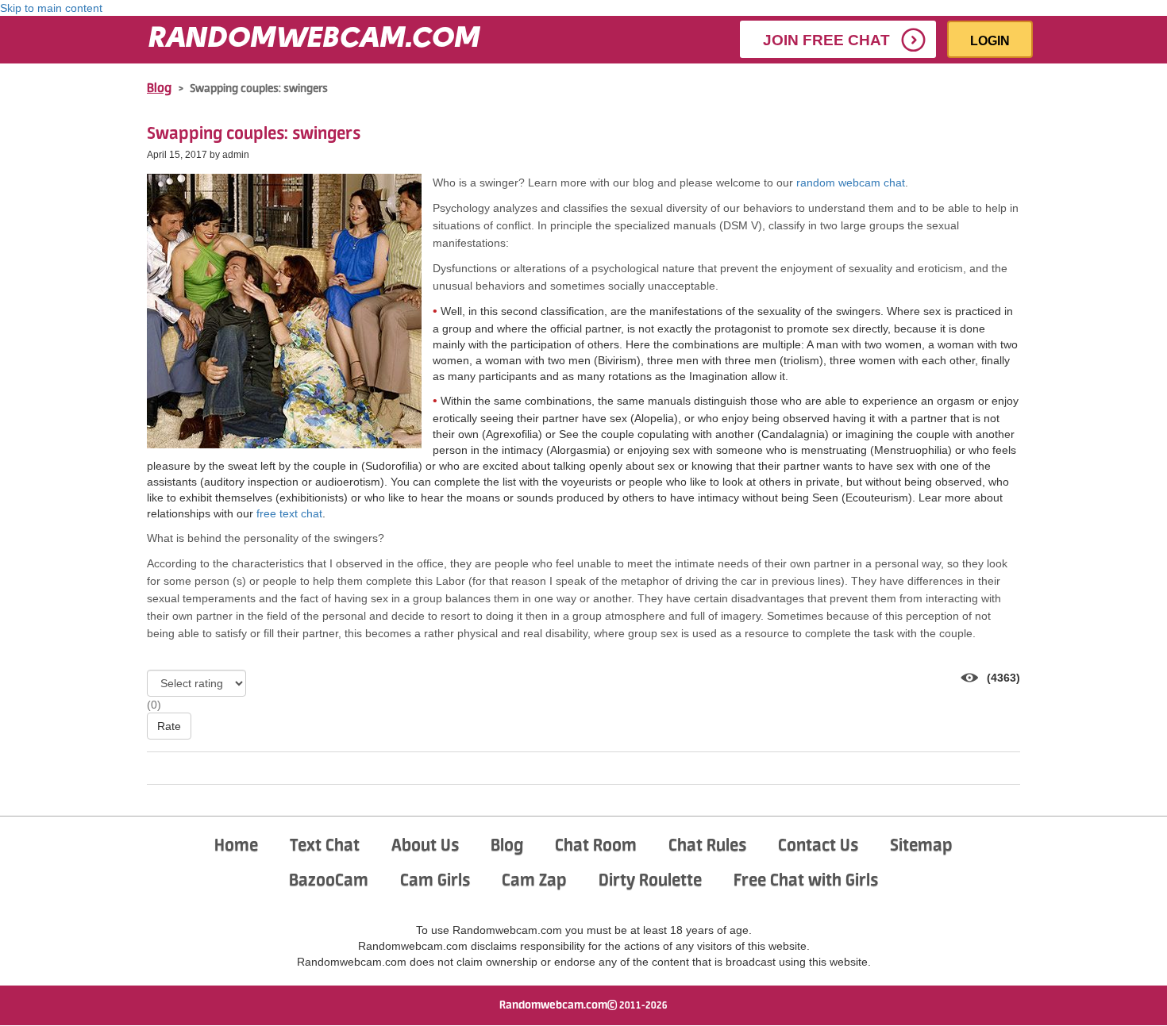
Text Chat (325, 845)
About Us (425, 845)
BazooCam (328, 880)
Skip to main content (51, 8)
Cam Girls (435, 880)
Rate (169, 726)
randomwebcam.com (314, 39)
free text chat (289, 513)
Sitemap (921, 845)
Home (236, 845)
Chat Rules (707, 845)
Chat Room (596, 845)
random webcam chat (850, 182)
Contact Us (818, 845)
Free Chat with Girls (806, 880)
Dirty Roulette (650, 880)
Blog (159, 89)
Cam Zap (534, 880)
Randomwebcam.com (553, 1005)
